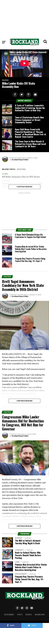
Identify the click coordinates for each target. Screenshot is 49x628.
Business (29, 614)
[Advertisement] (24, 17)
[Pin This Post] (28, 94)
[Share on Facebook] (14, 94)
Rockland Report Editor (20, 160)
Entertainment (9, 614)
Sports (19, 614)
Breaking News (40, 614)
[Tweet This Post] (21, 94)
